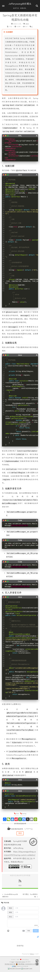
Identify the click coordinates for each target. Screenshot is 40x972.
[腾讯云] (14, 966)
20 (3, 213)
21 (3, 215)
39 (3, 249)
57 (3, 283)
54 (3, 277)
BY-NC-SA (28, 858)
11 (3, 197)
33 (3, 238)
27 (3, 227)
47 (3, 264)
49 (3, 268)
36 (3, 244)
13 (3, 200)
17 (3, 208)
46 (3, 262)
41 (3, 253)
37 (3, 245)
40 (3, 251)
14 (3, 202)
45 (3, 260)
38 (3, 247)
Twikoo (32, 954)
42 (3, 255)
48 (3, 266)
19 (3, 212)
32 (3, 236)
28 (3, 228)
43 (3, 257)
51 (3, 272)
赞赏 (20, 833)
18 (3, 210)
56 (3, 281)
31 (3, 234)
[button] (3, 6)
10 (3, 195)
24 (3, 221)
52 (3, 274)
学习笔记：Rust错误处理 (30, 895)
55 (3, 279)
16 (3, 206)
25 (3, 223)
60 (3, 289)
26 (3, 225)
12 (3, 198)
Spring (24, 813)
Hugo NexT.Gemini (20, 962)
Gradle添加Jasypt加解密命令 (10, 895)
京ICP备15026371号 (10, 964)
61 (3, 291)
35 (3, 242)
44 (3, 259)
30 (3, 232)
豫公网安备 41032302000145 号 (26, 964)
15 (3, 204)
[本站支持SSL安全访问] (14, 968)
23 (3, 219)
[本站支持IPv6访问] (26, 968)
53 (3, 276)
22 (3, 217)
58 (3, 285)
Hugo (12, 962)
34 (3, 240)
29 (3, 230)
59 (3, 287)
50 (3, 270)
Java (17, 813)
